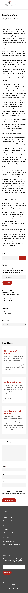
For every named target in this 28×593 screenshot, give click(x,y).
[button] (25, 4)
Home (4, 515)
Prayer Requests (7, 517)
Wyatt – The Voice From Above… (11, 294)
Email (4, 474)
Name (4, 466)
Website (4, 482)
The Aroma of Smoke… (8, 292)
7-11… (3, 297)
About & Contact (7, 520)
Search (22, 258)
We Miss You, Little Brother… (10, 301)
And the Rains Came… (8, 299)
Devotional (17, 19)
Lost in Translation (7, 313)
